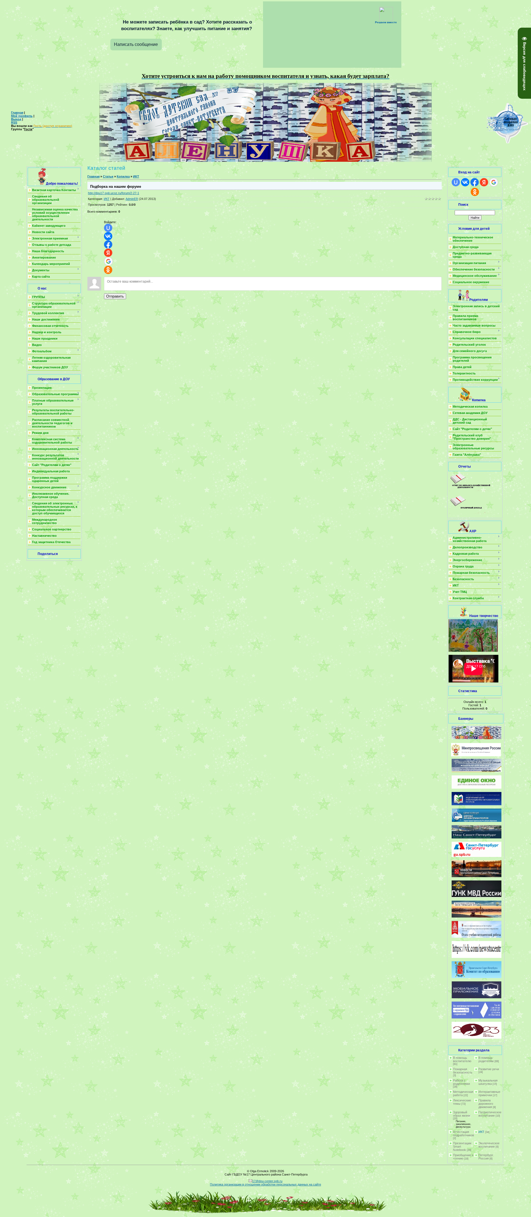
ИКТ (136, 176)
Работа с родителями (461, 1082)
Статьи (108, 176)
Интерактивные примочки (489, 1093)
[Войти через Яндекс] (108, 253)
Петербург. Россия (486, 1156)
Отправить (115, 296)
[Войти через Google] (108, 261)
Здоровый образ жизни (461, 1114)
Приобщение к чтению (463, 1156)
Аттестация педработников (463, 1133)
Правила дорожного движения (485, 1104)
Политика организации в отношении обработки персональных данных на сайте (265, 1184)
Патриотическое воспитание (489, 1114)
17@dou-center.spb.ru (267, 1181)
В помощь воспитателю (462, 1059)
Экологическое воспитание (488, 1145)
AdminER (132, 198)
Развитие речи (488, 1069)
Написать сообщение (136, 44)
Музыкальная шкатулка (488, 1082)
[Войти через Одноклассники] (108, 270)
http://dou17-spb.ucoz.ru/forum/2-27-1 (113, 193)
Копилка (123, 176)
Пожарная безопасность (462, 1070)
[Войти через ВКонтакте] (108, 236)
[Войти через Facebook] (108, 244)
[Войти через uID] (108, 228)
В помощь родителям (486, 1059)
